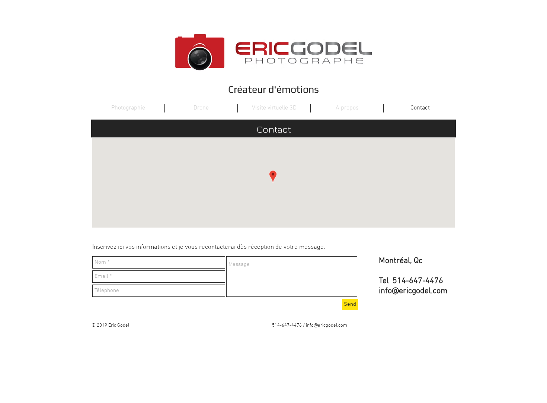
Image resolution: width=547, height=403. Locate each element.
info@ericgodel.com (413, 291)
